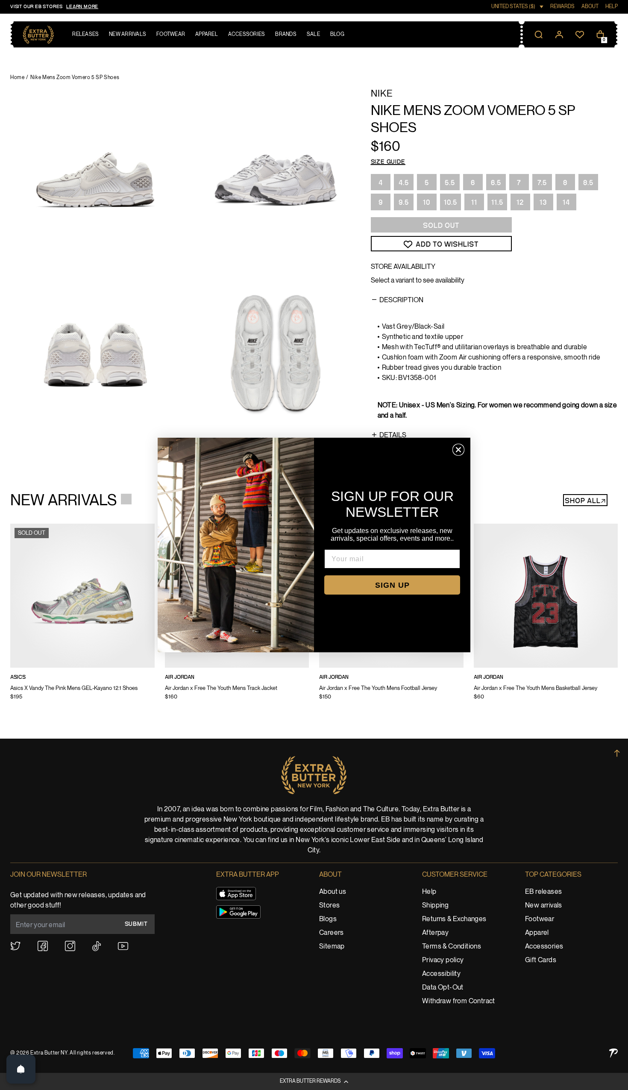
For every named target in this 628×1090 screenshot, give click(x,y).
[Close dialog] (458, 450)
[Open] (20, 1069)
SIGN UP (392, 585)
